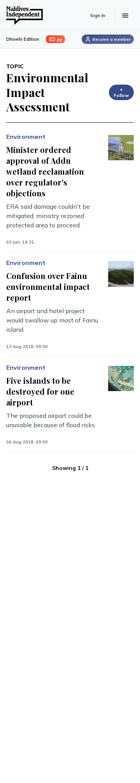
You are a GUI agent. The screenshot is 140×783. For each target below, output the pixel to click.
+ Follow (121, 92)
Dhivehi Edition (22, 39)
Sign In (97, 15)
